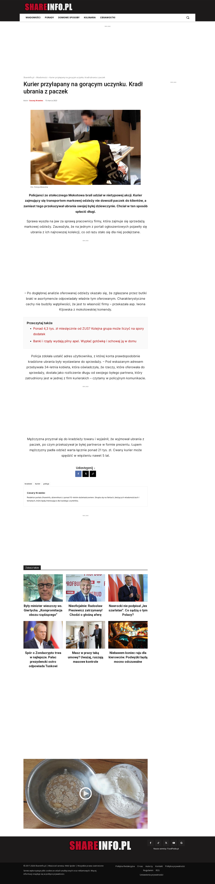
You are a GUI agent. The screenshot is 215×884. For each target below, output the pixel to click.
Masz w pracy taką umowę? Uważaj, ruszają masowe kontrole (85, 657)
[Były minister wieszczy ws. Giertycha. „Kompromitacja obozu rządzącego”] (43, 588)
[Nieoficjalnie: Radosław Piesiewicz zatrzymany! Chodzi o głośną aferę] (85, 588)
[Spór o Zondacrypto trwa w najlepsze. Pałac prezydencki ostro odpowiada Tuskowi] (43, 635)
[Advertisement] (107, 50)
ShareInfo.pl (28, 77)
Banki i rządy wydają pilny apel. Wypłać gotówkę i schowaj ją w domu (84, 341)
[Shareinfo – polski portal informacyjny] (48, 7)
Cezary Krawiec (36, 100)
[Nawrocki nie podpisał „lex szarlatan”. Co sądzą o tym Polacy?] (128, 588)
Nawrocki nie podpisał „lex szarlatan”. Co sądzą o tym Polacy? (128, 610)
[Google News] (181, 843)
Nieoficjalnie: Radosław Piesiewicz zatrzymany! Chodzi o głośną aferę (85, 610)
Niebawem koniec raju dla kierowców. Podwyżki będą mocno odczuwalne (128, 657)
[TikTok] (158, 843)
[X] (85, 474)
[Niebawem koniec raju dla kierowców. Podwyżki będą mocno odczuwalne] (128, 635)
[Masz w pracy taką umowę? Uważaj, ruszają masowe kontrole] (85, 635)
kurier (37, 483)
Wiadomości (41, 77)
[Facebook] (78, 474)
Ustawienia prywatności (151, 874)
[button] (188, 17)
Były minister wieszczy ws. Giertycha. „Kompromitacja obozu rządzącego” (43, 610)
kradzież (28, 483)
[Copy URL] (93, 474)
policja (46, 483)
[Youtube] (174, 843)
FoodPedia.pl (173, 848)
